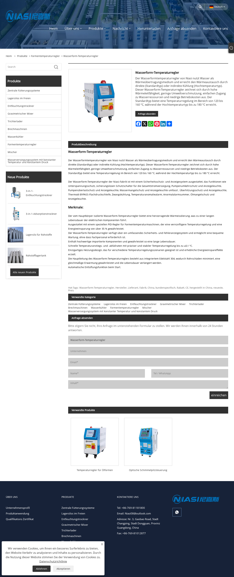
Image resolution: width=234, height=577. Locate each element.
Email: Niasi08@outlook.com (134, 513)
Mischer (12, 152)
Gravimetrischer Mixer (20, 113)
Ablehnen (41, 568)
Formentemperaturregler (45, 56)
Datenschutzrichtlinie (53, 561)
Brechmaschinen (17, 129)
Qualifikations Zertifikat (20, 519)
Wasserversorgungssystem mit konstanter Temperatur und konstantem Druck (32, 161)
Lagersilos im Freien (19, 98)
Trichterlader (15, 121)
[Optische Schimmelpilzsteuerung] (148, 440)
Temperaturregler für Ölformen (95, 470)
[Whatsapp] (177, 512)
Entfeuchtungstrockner (21, 106)
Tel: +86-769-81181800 (131, 507)
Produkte (22, 56)
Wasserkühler (15, 136)
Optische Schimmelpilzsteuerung (148, 470)
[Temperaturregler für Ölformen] (94, 440)
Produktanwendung (17, 513)
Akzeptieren (63, 568)
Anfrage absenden (147, 113)
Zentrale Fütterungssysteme (24, 90)
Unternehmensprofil (18, 507)
